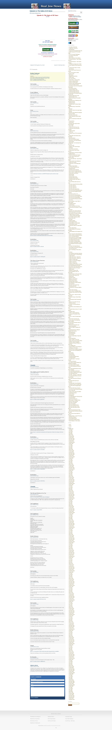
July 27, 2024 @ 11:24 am (34, 582)
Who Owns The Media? (73, 402)
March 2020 (71, 519)
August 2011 (71, 644)
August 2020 (71, 513)
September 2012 (72, 629)
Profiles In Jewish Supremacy (74, 312)
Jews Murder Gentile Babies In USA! (75, 242)
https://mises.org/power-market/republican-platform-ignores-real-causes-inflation (41, 235)
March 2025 (71, 449)
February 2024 (71, 465)
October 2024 (71, 455)
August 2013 (71, 615)
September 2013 (72, 614)
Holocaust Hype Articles (73, 176)
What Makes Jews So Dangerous (35, 716)
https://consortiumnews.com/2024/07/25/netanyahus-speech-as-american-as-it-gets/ (46, 173)
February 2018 (71, 550)
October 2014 (71, 598)
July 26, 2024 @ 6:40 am (34, 341)
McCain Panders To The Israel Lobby (75, 273)
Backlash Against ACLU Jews (74, 95)
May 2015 (70, 590)
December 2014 (71, 596)
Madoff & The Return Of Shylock (74, 267)
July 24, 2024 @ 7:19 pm (34, 74)
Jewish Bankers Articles (73, 224)
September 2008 (72, 684)
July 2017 (70, 558)
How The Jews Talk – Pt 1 (73, 193)
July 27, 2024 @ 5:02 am (34, 504)
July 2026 (70, 430)
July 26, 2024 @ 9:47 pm (34, 494)
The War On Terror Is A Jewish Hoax (75, 384)
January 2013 (71, 624)
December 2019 (71, 523)
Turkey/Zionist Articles (73, 392)
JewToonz (70, 252)
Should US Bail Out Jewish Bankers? (75, 346)
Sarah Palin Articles (72, 338)
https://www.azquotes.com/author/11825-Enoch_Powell (38, 599)
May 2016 (70, 575)
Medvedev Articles (72, 277)
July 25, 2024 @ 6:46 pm (34, 251)
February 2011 (71, 652)
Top (56, 727)
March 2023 (71, 476)
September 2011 (71, 643)
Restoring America (72, 332)
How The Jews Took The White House (75, 196)
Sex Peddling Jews (72, 345)
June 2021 (71, 501)
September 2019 (72, 527)
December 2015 (71, 581)
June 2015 (71, 589)
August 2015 (71, 586)
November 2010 (71, 655)
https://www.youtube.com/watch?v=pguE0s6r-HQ (37, 399)
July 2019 (70, 529)
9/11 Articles (71, 56)
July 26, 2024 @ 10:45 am (34, 366)
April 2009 (70, 678)
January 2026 (71, 437)
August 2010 (71, 659)
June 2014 (71, 603)
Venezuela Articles (72, 397)
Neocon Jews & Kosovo (73, 289)
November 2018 (71, 539)
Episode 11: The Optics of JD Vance (41, 11)
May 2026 (70, 432)
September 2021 (72, 498)
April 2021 (70, 504)
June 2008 (71, 688)
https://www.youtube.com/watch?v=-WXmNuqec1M (37, 256)
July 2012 (70, 631)
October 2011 (71, 642)
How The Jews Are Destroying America (75, 190)
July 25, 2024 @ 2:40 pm (34, 240)
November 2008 (71, 682)
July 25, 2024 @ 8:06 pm (34, 261)
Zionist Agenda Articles (73, 418)
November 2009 (71, 670)
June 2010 (71, 661)
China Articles (71, 122)
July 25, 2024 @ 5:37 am (34, 122)
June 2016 (71, 574)
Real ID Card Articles (72, 326)
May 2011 (70, 648)
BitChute (70, 111)
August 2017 (71, 557)
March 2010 (71, 665)
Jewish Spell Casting (68, 716)
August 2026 (71, 428)
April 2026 (70, 433)
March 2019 (71, 534)
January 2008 (71, 694)
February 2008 (71, 693)
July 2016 (70, 573)
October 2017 (71, 555)
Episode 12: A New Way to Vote (59, 65)
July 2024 (70, 459)
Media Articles (71, 276)
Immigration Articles (72, 203)
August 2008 (71, 686)
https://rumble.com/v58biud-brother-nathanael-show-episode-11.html (39, 78)
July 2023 (70, 471)
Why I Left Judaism (72, 403)
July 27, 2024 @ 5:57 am (34, 514)
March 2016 (71, 578)
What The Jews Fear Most (73, 401)
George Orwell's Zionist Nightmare (74, 161)
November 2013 (71, 612)
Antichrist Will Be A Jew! (73, 89)
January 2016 (71, 580)
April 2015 (70, 591)
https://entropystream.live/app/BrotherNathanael (42, 77)
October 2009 (71, 671)
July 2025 (70, 444)
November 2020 (71, 510)
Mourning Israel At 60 (72, 286)
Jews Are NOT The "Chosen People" (75, 237)
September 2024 (72, 456)
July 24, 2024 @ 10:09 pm (34, 85)
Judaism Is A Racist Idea (73, 259)
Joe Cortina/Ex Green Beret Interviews (75, 253)
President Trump (72, 311)
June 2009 (71, 676)
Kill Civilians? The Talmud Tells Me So (75, 266)
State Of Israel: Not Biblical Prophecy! (75, 349)
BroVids (70, 117)
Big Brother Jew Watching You (35, 722)
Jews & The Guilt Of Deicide (74, 236)
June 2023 (71, 472)
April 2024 (70, 462)
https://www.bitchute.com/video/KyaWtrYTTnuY (37, 79)
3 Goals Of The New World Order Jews (75, 50)
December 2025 (71, 438)
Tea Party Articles (72, 355)
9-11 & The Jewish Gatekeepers (74, 54)
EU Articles (71, 147)
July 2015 (70, 587)
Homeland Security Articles (73, 178)
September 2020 (72, 512)
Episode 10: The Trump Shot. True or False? (38, 65)
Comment (32, 686)
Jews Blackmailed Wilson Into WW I (75, 238)
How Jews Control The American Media (75, 184)
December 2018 (71, 538)
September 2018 (72, 541)
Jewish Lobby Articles (72, 227)
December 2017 (71, 552)
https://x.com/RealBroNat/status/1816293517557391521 (38, 80)
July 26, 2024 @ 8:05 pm (34, 487)
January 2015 (71, 595)
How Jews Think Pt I (72, 185)
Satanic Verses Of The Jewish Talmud (75, 340)
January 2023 (71, 478)
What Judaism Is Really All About (74, 400)
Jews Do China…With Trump (70, 720)
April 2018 (70, 547)
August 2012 (71, 630)
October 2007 (71, 698)
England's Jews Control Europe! (74, 146)
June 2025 (71, 445)
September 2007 (72, 699)
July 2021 (70, 500)
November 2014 (71, 597)
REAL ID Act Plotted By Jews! (74, 324)
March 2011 (71, 650)
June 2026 (71, 431)
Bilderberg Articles (72, 102)
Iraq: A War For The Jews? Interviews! (75, 213)
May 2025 (70, 447)
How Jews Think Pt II (72, 186)
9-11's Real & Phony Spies (73, 55)
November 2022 (71, 481)
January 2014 (71, 609)
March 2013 (71, 621)
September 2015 (72, 585)
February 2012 (71, 637)
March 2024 (71, 464)
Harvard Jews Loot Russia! (73, 173)
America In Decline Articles (73, 81)
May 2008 (70, 689)
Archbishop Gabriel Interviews (74, 90)
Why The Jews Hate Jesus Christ (74, 409)
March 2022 (71, 490)
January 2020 (71, 522)
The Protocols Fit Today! (52, 720)
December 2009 (71, 669)
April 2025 (70, 448)
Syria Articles (71, 352)
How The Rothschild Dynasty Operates (75, 198)
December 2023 (71, 467)
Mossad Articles (71, 283)
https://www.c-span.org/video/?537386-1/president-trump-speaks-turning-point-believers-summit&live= (44, 651)
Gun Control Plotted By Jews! (74, 167)
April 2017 (70, 562)
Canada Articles (71, 121)
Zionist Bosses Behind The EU (74, 419)
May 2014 (70, 604)
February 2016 (71, 579)
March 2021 (71, 505)
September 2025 (72, 442)
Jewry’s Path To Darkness (69, 718)
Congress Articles (72, 130)
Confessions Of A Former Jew (74, 127)
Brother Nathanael (34, 73)
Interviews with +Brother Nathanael (75, 210)
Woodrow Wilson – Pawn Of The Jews (75, 415)
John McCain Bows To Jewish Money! (75, 254)
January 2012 (71, 638)
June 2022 (71, 487)
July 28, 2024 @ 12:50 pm (34, 646)
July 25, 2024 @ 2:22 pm (34, 183)
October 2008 (71, 683)
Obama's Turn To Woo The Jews (74, 301)
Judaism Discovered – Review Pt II (75, 258)
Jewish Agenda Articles (73, 221)
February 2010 (71, 666)
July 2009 (70, 675)
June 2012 (71, 632)
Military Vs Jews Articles (73, 278)
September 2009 (72, 672)
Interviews (70, 209)
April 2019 (70, 533)
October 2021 (71, 496)
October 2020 (71, 511)
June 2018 (71, 545)
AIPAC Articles (71, 77)
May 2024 (70, 461)
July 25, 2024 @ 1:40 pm (34, 148)
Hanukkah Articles (72, 168)
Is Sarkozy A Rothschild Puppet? (74, 215)
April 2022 (70, 489)
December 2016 (71, 567)
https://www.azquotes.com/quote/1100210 (36, 509)
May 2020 (70, 517)
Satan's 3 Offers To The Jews (74, 339)
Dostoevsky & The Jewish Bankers (75, 140)
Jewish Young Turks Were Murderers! (75, 233)
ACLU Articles (71, 68)
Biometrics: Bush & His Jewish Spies (75, 110)
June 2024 (71, 460)
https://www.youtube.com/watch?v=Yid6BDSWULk (37, 661)
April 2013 (70, 620)
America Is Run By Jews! (73, 82)
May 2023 (70, 473)
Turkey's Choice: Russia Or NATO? (75, 391)
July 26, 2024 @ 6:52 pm (34, 475)
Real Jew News (40, 725)
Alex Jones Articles (72, 78)
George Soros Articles (72, 162)
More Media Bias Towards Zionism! (75, 282)
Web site (32, 684)
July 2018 (70, 544)
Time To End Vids (72, 390)
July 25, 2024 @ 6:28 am (34, 130)
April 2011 (70, 649)
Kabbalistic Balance (51, 716)
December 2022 (71, 479)
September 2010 (72, 658)
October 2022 (71, 482)
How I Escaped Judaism (51, 718)
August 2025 (71, 443)
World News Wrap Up (72, 417)
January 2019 (71, 536)
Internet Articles (71, 204)
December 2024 (71, 453)
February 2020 (71, 521)
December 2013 (71, 610)
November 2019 (71, 524)
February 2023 (71, 477)
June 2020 (71, 516)
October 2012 (71, 627)
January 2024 (71, 466)
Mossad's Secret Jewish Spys (74, 284)
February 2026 (71, 436)
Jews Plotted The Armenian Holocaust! (75, 247)
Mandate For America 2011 (73, 270)
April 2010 (70, 664)
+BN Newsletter (71, 49)
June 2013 (71, 618)
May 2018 (70, 546)
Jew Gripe (70, 219)
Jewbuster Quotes (72, 220)
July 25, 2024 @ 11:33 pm (34, 300)
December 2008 (71, 681)
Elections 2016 (71, 145)
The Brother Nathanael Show (74, 356)
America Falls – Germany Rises (74, 79)
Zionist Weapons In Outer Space (74, 420)
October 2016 (71, 569)
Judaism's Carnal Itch (72, 261)
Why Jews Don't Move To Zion (74, 406)
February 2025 (71, 450)
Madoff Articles (71, 269)
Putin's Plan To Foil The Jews (74, 318)
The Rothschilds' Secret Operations (75, 383)
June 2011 (70, 647)
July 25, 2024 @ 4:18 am (34, 111)
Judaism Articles (72, 255)
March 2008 (71, 692)
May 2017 (70, 561)
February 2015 (71, 593)
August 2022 (71, 484)
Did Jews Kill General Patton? (74, 139)
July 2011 (70, 646)
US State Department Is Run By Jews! (75, 396)
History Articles (71, 175)
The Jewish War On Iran (73, 373)
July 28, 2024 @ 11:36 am (34, 631)
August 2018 (71, 542)
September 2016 (72, 570)
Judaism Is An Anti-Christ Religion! (75, 260)
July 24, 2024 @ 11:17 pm (34, 93)
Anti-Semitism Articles (73, 88)
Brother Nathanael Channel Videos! (75, 116)
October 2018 (71, 540)
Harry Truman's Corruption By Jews (75, 170)
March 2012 (71, 636)
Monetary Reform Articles (73, 281)
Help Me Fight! (71, 174)
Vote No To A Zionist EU (73, 398)
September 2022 (72, 483)
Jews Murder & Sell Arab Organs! (74, 241)
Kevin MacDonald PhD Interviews (74, 265)
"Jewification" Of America (73, 48)
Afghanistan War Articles (73, 76)
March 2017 (71, 563)
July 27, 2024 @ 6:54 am (34, 537)
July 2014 (70, 602)
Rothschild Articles (72, 333)
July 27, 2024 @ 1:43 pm (34, 604)
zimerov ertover (34, 665)
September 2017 (72, 556)
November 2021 (71, 495)
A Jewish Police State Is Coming (74, 67)
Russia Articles (71, 334)
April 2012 (70, 635)
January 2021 (71, 507)
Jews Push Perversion (73, 248)
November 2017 (71, 553)
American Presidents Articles (74, 84)
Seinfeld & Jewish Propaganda (74, 341)
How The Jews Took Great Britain (74, 195)
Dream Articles (71, 141)
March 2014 (71, 607)
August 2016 (71, 572)
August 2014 (71, 601)
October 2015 (71, 584)
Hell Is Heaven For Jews (34, 720)
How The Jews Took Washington (74, 197)
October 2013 (71, 613)
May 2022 (70, 488)
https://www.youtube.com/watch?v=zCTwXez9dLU (37, 449)
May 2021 (70, 502)
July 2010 (70, 660)
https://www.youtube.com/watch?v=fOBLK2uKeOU (37, 469)
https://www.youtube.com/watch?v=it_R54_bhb (37, 246)
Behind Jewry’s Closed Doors (35, 718)
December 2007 (71, 695)
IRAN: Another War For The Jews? (75, 212)
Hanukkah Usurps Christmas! (74, 169)
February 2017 (71, 564)
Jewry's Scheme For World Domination (75, 235)
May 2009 (70, 677)
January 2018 (71, 551)
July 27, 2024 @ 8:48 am (34, 572)
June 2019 (71, 530)
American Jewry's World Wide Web (75, 83)
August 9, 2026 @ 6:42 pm (34, 666)
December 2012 (71, 625)
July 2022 (70, 485)
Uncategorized (71, 395)
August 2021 (71, 499)
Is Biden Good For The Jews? (74, 214)
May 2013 (70, 619)
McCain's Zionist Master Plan (74, 275)
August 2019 (71, 528)
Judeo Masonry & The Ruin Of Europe (75, 264)
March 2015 (71, 592)
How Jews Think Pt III (72, 187)
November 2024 (71, 454)
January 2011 (71, 653)
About (70, 424)
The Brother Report (72, 357)
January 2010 (71, 667)
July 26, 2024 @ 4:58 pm (34, 384)
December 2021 (71, 494)
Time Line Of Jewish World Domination (75, 389)
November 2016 (71, 568)
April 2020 (70, 518)
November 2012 (71, 626)
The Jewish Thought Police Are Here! (75, 372)
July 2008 (70, 687)
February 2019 (71, 535)
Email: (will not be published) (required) (37, 681)
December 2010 (71, 654)
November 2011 (71, 641)
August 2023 (71, 470)
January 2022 (71, 493)
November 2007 (71, 697)
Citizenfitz (32, 365)
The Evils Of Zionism (72, 361)
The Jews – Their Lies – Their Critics (75, 374)
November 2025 (71, 439)
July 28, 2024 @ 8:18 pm (34, 658)
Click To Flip (71, 125)
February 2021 (71, 506)
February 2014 (71, 608)
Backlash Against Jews (73, 96)
